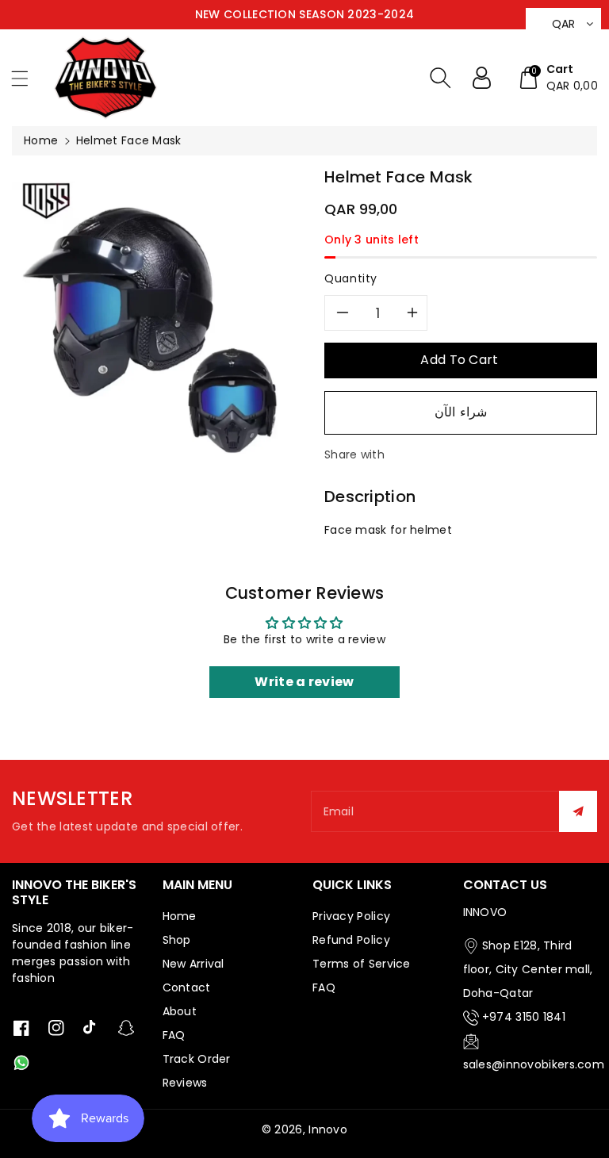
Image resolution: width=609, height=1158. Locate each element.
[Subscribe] (578, 811)
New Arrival (193, 964)
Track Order (197, 1059)
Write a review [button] (304, 682)
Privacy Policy (351, 916)
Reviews (185, 1083)
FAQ (174, 1035)
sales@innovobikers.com (534, 1064)
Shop (177, 940)
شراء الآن (461, 412)
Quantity (350, 278)
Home (41, 140)
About (180, 1011)
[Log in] (487, 77)
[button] (27, 78)
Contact (187, 987)
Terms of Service (361, 964)
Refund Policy (351, 940)
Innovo (327, 1129)
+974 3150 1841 (523, 1017)
